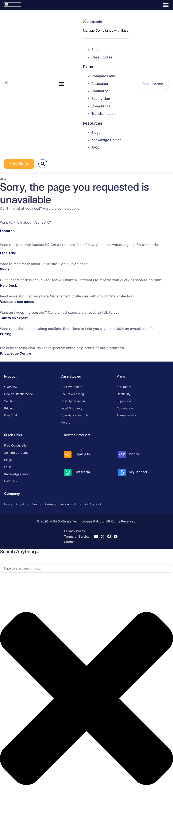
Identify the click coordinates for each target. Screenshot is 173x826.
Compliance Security (75, 415)
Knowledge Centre (15, 353)
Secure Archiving (72, 394)
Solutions (10, 401)
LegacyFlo (82, 454)
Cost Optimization (73, 401)
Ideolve (134, 454)
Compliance (125, 408)
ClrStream (82, 472)
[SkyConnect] (122, 472)
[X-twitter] (102, 536)
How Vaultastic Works (19, 394)
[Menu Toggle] (166, 5)
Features (7, 231)
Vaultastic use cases (17, 302)
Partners (50, 504)
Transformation (127, 415)
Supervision (124, 401)
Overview (10, 387)
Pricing (5, 334)
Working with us (70, 504)
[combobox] (86, 568)
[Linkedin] (96, 536)
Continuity (124, 394)
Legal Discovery (71, 408)
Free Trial (8, 253)
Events (36, 504)
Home (8, 504)
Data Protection (71, 387)
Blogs (4, 269)
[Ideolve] (122, 454)
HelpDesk (10, 481)
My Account (93, 504)
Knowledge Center (17, 474)
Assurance (124, 387)
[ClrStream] (68, 472)
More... (65, 422)
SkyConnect (138, 472)
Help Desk (8, 285)
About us (22, 504)
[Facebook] (109, 536)
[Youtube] (116, 536)
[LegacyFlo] (68, 454)
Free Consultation (16, 445)
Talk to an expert (14, 318)
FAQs (7, 467)
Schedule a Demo (16, 452)
